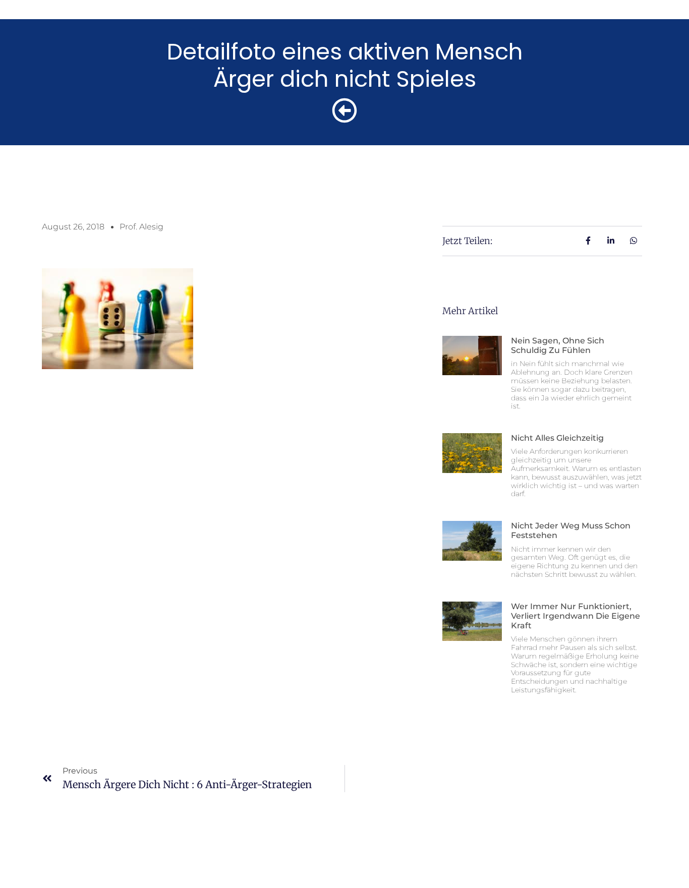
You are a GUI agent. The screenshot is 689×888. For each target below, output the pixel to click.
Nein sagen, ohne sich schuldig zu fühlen (557, 345)
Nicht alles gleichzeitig (557, 438)
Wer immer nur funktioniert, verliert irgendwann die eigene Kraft (575, 616)
